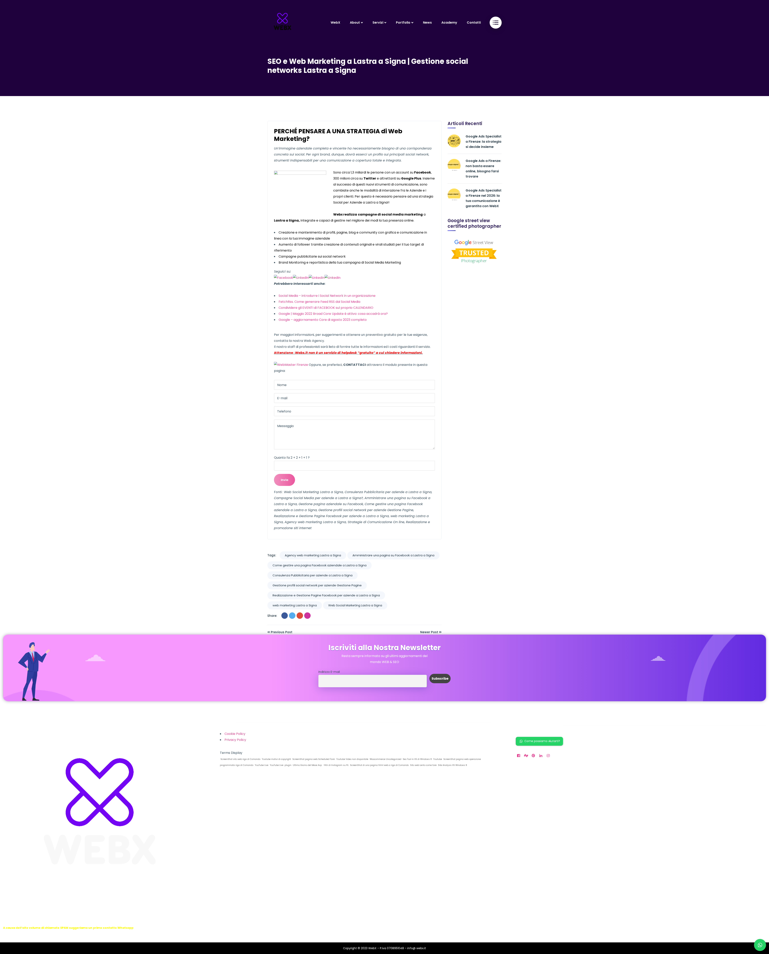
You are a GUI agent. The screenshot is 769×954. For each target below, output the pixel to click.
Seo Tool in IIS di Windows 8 (417, 759)
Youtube (437, 759)
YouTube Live (261, 765)
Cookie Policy (234, 733)
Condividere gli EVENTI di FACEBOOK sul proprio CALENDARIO (326, 307)
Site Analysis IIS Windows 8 (452, 765)
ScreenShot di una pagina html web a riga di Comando (379, 765)
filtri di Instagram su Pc (336, 765)
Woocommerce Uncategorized (385, 759)
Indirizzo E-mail (329, 672)
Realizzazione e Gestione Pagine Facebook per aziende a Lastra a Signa (326, 595)
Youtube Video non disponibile (352, 759)
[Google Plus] (300, 615)
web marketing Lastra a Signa (295, 605)
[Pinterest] (307, 615)
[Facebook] (284, 615)
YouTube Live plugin (280, 765)
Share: (272, 616)
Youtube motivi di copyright (276, 759)
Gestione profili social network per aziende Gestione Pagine (317, 585)
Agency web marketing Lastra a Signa (313, 555)
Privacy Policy (235, 739)
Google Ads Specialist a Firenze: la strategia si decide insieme (483, 141)
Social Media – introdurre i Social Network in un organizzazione (327, 295)
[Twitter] (292, 615)
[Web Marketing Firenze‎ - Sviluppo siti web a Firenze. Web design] (282, 22)
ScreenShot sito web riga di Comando (240, 759)
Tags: (271, 555)
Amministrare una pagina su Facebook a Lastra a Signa (393, 555)
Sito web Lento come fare (423, 765)
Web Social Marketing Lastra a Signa (355, 605)
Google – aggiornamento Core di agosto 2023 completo (323, 319)
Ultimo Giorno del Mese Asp (307, 765)
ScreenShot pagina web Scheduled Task (313, 759)
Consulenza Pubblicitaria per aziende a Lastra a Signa (312, 575)
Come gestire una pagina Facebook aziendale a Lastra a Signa (319, 565)
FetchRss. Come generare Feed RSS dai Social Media (319, 301)
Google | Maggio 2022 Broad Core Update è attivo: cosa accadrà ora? (333, 313)
